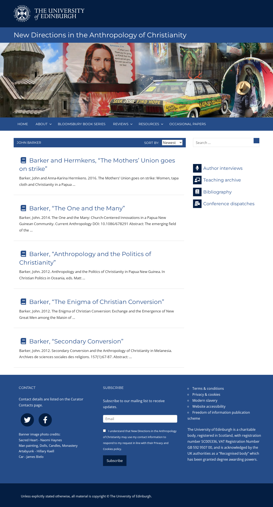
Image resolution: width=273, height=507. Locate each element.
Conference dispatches (228, 203)
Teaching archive (222, 180)
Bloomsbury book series (81, 124)
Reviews (120, 124)
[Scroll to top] (263, 478)
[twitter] (27, 420)
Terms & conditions (208, 388)
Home (22, 124)
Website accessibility (208, 406)
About (42, 124)
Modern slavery (204, 400)
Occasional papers (187, 124)
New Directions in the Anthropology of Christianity (100, 35)
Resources (149, 124)
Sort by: (152, 143)
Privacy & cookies (206, 394)
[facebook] (45, 420)
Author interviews (223, 168)
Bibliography (217, 191)
